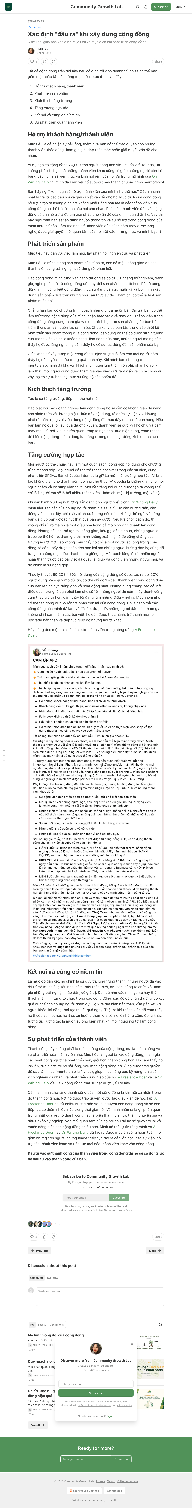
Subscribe (161, 7)
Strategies (36, 21)
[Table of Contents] (4, 754)
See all (35, 1425)
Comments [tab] (36, 1277)
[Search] (137, 7)
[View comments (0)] (44, 61)
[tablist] (44, 1277)
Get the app (114, 1490)
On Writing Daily (75, 1132)
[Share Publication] (146, 7)
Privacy (100, 1481)
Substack (77, 1500)
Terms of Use (114, 1401)
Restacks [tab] (52, 1277)
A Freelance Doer (132, 1077)
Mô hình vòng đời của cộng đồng (56, 1335)
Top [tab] (32, 1324)
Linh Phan (42, 49)
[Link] (23, 134)
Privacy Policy (124, 1405)
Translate (36, 27)
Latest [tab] (42, 1324)
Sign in (180, 7)
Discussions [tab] (57, 1324)
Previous (42, 1251)
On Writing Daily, (144, 502)
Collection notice (127, 1481)
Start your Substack (86, 1490)
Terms (111, 1481)
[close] (132, 1344)
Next (152, 1251)
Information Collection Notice (94, 1405)
